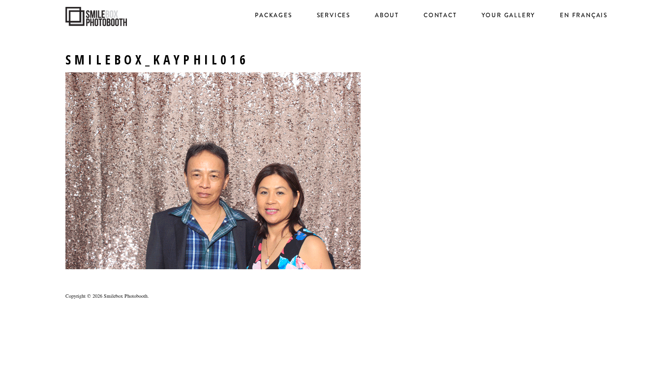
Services (333, 15)
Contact (440, 15)
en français (584, 15)
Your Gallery (509, 15)
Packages (273, 15)
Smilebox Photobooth (126, 295)
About (387, 15)
